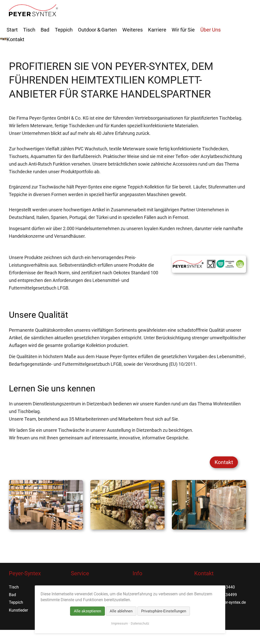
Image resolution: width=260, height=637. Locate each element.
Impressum (119, 623)
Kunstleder (18, 610)
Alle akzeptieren (87, 611)
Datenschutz (140, 623)
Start (12, 30)
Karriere (157, 30)
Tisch (29, 30)
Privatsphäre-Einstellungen (163, 611)
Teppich (64, 30)
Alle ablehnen (121, 611)
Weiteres (132, 30)
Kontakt (224, 462)
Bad (45, 30)
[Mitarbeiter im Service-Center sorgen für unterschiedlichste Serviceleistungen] (46, 528)
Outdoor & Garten (97, 30)
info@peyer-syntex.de (226, 602)
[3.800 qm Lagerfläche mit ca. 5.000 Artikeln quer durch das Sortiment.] (127, 528)
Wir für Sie (183, 30)
